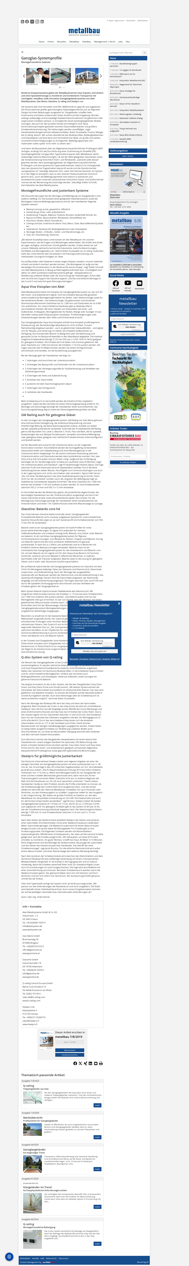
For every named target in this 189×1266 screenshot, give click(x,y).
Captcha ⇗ (108, 646)
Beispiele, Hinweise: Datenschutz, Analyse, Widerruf (94, 658)
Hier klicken (97, 643)
